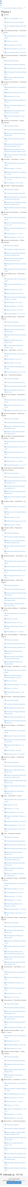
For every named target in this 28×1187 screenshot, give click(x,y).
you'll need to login (20, 1180)
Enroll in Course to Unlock (14, 1182)
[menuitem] (1, 3)
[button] (1, 1)
